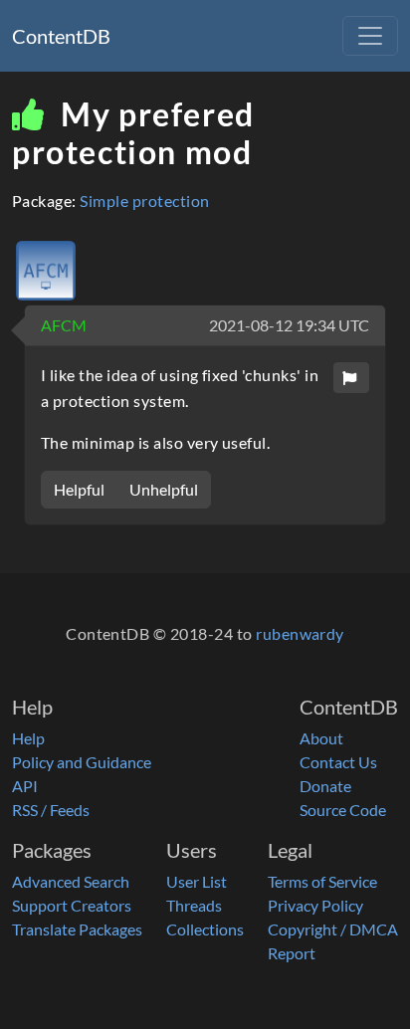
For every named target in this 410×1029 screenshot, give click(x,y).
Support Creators (71, 905)
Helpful (79, 489)
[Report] (351, 377)
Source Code (343, 809)
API (25, 785)
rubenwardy (300, 633)
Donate (325, 785)
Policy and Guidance (81, 761)
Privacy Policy (315, 905)
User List (196, 881)
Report (291, 952)
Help (28, 737)
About (321, 737)
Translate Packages (77, 929)
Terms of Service (322, 881)
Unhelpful (163, 489)
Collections (205, 929)
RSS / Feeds (51, 809)
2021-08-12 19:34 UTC (289, 324)
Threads (194, 905)
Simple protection (144, 200)
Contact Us (338, 761)
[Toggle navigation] (370, 36)
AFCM (64, 324)
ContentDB (61, 36)
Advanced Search (70, 881)
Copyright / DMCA (333, 929)
